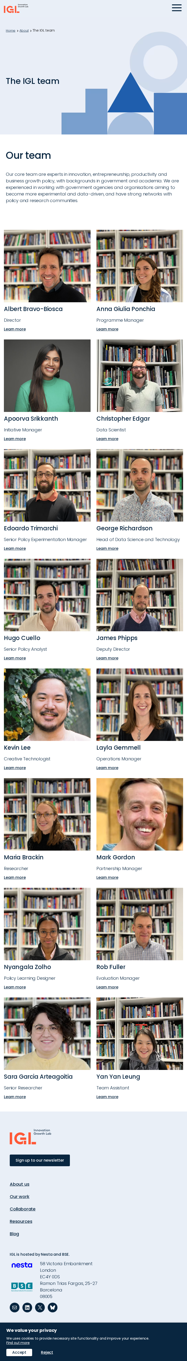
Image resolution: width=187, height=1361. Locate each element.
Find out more (18, 1342)
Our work (19, 1196)
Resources (21, 1221)
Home (10, 30)
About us (19, 1184)
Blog (14, 1234)
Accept (19, 1352)
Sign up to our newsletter (40, 1160)
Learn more (16, 329)
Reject (47, 1352)
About (23, 30)
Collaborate (23, 1209)
